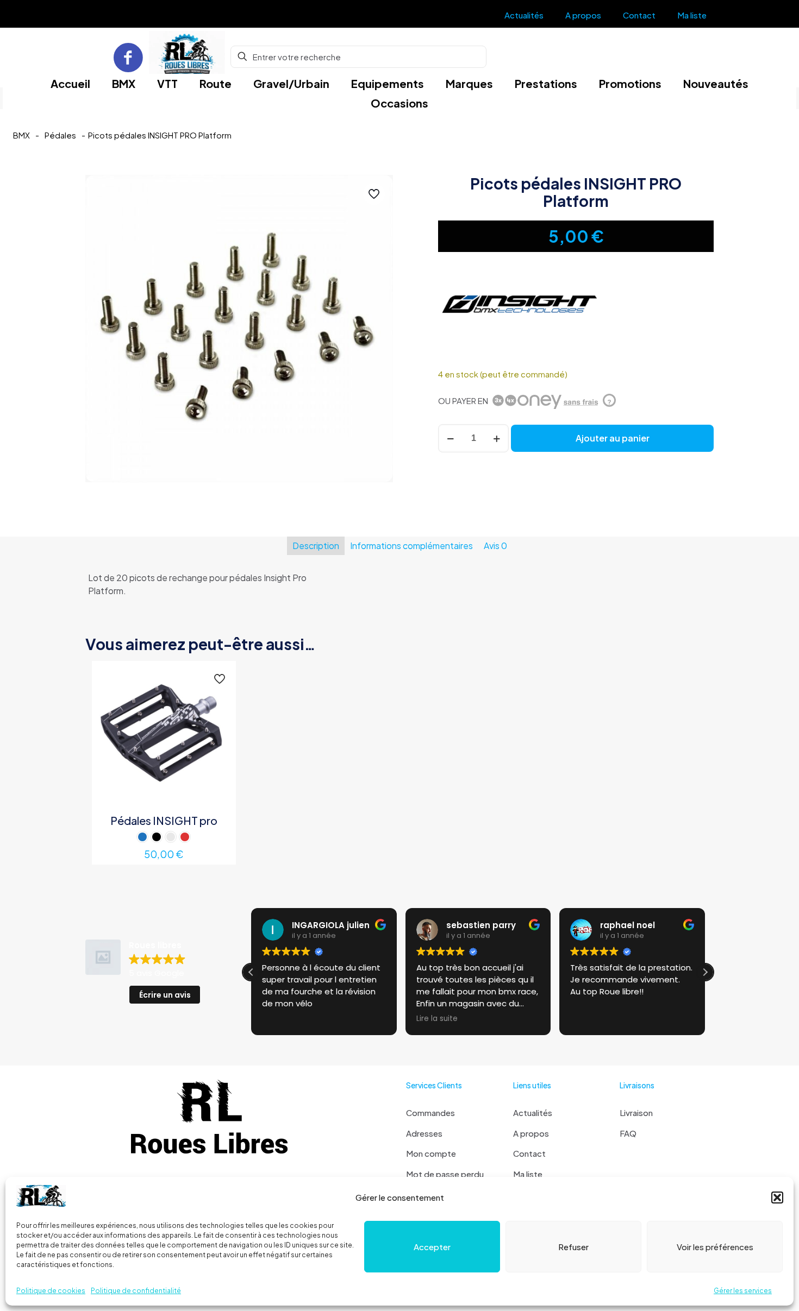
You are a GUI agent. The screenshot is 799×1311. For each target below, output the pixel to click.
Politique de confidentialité (136, 1291)
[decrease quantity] (450, 438)
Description (315, 545)
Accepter (432, 1246)
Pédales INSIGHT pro (163, 820)
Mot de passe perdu (445, 1174)
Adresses (424, 1133)
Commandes (430, 1112)
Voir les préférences (715, 1246)
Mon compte (431, 1153)
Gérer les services (743, 1291)
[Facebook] (128, 57)
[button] (777, 1197)
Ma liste (527, 1174)
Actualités (532, 1112)
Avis (495, 545)
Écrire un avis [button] (165, 994)
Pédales (60, 135)
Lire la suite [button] (437, 1019)
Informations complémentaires (411, 545)
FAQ (628, 1133)
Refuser (573, 1246)
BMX (21, 135)
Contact (529, 1153)
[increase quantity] (496, 438)
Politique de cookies (50, 1291)
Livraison (636, 1112)
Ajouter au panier (613, 438)
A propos (531, 1133)
